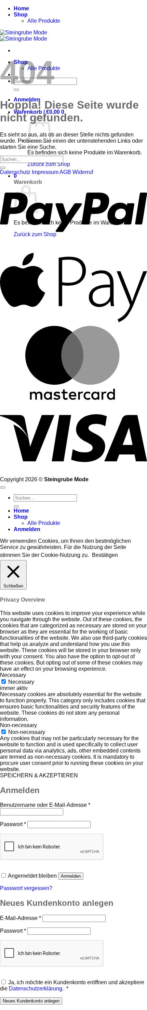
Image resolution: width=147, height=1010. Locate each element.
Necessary (21, 682)
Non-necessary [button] (18, 725)
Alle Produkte (43, 21)
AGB (65, 172)
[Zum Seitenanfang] (2, 487)
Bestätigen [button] (105, 555)
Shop (21, 15)
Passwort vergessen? (26, 888)
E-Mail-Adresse (20, 918)
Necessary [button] (13, 675)
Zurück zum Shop (48, 164)
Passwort (13, 824)
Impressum (45, 172)
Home (21, 8)
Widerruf (82, 172)
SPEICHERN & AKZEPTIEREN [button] (39, 775)
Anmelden (71, 876)
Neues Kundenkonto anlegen (31, 1000)
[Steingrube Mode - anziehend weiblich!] (23, 36)
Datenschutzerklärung (35, 988)
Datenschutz (15, 172)
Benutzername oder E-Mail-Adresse (45, 805)
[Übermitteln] (2, 168)
